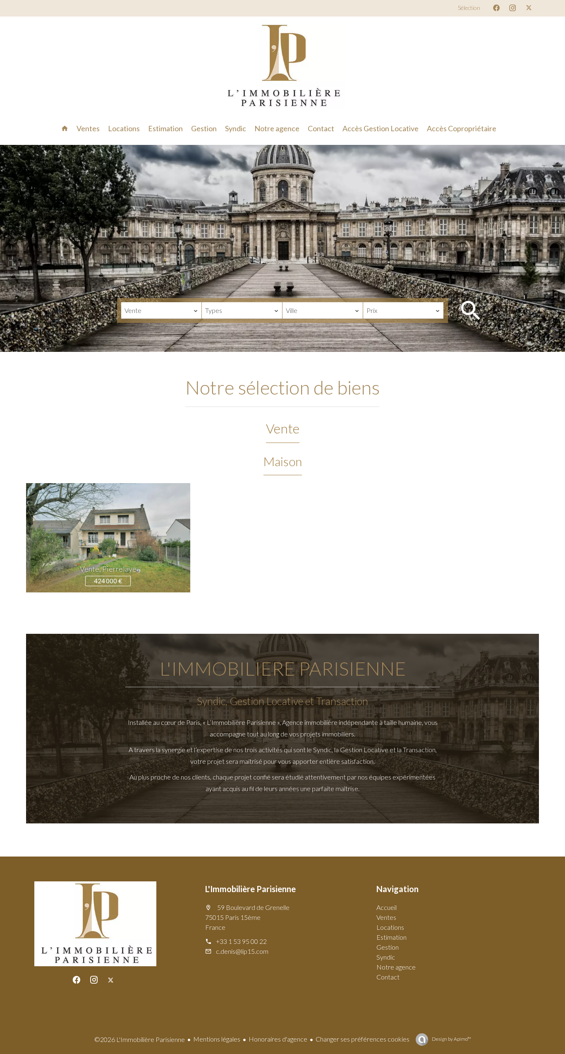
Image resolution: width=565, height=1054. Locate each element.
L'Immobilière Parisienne (250, 889)
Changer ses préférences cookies (362, 1039)
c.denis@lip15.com (242, 951)
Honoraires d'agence (278, 1039)
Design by (451, 1039)
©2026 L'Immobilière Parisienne (139, 1039)
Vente (282, 428)
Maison (282, 461)
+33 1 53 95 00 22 (241, 941)
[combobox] (161, 310)
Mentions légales (216, 1039)
